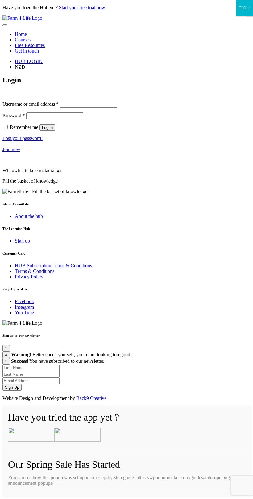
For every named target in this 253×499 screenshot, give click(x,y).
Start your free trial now (82, 7)
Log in (47, 127)
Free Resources (30, 45)
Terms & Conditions (34, 271)
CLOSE (245, 8)
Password (13, 115)
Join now (11, 149)
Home (21, 34)
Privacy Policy (29, 276)
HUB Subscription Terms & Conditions (53, 265)
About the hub (29, 216)
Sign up (22, 240)
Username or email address (30, 104)
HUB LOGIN (29, 61)
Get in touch (27, 50)
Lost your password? (22, 138)
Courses (23, 39)
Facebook (24, 301)
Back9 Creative (91, 398)
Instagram (24, 307)
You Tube (24, 312)
